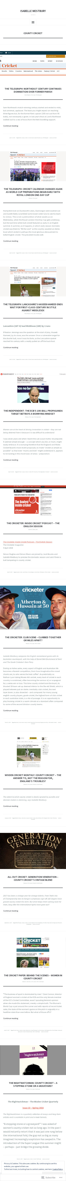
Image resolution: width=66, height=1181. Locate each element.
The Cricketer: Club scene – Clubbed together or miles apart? (33, 639)
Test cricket (50, 818)
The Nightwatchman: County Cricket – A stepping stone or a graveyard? (33, 1084)
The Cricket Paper (40, 981)
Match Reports (27, 95)
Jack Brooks (25, 572)
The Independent (37, 417)
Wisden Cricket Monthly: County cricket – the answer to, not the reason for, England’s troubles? (33, 778)
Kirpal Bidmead (34, 1030)
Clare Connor (16, 1030)
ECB (32, 472)
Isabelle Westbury (33, 11)
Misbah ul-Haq (46, 922)
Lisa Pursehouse (40, 1030)
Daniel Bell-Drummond (35, 722)
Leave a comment (53, 137)
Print (32, 95)
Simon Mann (36, 572)
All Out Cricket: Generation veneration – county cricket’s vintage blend (33, 878)
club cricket (21, 722)
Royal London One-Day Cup (36, 137)
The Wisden (37, 1089)
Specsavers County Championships (25, 1031)
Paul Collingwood (53, 922)
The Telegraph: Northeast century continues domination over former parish (33, 90)
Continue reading (10, 126)
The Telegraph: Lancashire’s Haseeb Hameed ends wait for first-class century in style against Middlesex (33, 307)
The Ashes (55, 818)
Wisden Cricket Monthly (37, 784)
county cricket (24, 137)
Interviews (28, 981)
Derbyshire (28, 1030)
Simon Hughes (31, 572)
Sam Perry (46, 722)
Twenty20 (47, 472)
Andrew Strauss (18, 818)
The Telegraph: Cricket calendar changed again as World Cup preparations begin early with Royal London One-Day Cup (33, 191)
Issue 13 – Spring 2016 (33, 1108)
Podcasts (30, 529)
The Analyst (42, 572)
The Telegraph (38, 95)
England (42, 722)
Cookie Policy (57, 1169)
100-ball (19, 472)
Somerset (60, 1030)
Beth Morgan (18, 922)
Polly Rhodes (55, 1030)
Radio (34, 529)
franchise (36, 472)
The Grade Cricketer (53, 722)
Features (30, 198)
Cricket (29, 137)
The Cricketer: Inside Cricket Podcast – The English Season (33, 525)
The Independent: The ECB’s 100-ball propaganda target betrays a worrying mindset (33, 412)
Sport (34, 95)
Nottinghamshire (48, 1030)
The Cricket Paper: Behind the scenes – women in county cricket (33, 977)
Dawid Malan (38, 818)
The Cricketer (47, 572)
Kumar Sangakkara (39, 922)
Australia (16, 722)
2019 (20, 137)
